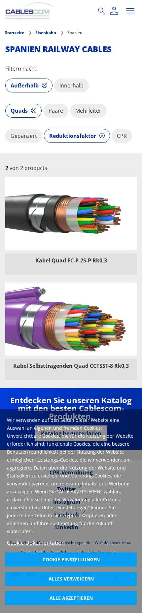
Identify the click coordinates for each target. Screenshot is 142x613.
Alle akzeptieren (71, 598)
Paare (56, 110)
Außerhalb (25, 85)
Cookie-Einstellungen (71, 559)
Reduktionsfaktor (72, 135)
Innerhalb (71, 85)
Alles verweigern (71, 579)
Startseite (14, 32)
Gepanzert (24, 135)
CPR (122, 135)
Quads (19, 110)
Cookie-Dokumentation (36, 542)
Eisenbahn (45, 32)
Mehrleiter (88, 110)
